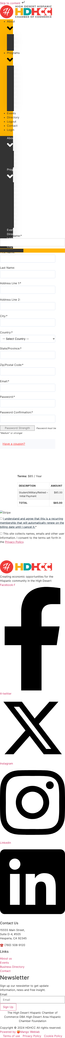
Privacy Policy (14, 542)
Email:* (4, 381)
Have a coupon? (14, 444)
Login (10, 129)
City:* (3, 316)
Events (11, 230)
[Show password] (61, 403)
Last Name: (7, 267)
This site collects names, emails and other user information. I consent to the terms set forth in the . (32, 538)
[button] (6, 134)
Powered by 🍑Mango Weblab (20, 1032)
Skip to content (10, 3)
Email (3, 994)
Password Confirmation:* (16, 412)
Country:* (6, 332)
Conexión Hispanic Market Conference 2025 (21, 76)
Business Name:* (11, 235)
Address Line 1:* (10, 283)
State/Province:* (10, 348)
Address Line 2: (10, 299)
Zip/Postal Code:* (11, 365)
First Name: (7, 252)
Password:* (7, 396)
